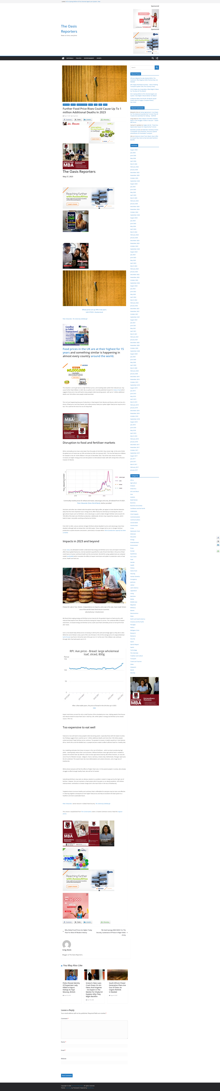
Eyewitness (133, 554)
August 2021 (134, 320)
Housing (132, 573)
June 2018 (133, 427)
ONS (94, 708)
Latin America (134, 588)
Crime (132, 528)
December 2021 (134, 308)
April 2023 (133, 263)
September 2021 (135, 317)
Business (133, 503)
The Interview (134, 653)
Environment (134, 545)
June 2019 (133, 393)
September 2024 (135, 215)
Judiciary (132, 582)
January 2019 (134, 408)
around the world (102, 356)
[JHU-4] (76, 145)
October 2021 (134, 314)
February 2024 (134, 235)
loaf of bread (66, 637)
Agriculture (66, 104)
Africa (132, 480)
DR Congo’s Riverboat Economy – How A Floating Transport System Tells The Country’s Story (83, 2)
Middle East (133, 602)
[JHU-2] (101, 822)
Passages (133, 624)
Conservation (134, 522)
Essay (132, 548)
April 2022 (133, 297)
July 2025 (133, 186)
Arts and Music (134, 491)
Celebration (133, 511)
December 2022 (134, 274)
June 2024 (133, 223)
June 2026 (133, 155)
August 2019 (134, 388)
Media (132, 599)
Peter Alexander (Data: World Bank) (88, 503)
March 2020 (133, 368)
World (105, 104)
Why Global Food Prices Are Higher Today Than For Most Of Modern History (78, 931)
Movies (132, 610)
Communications (135, 520)
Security (132, 639)
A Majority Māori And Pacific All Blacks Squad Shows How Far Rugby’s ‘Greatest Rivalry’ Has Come (143, 100)
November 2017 (134, 447)
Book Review (134, 500)
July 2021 (133, 323)
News (100, 104)
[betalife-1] (76, 123)
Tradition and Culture (136, 656)
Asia (131, 494)
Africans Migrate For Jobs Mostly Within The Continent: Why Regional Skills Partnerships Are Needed (144, 80)
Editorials (70, 58)
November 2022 (134, 277)
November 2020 (134, 345)
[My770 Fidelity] (76, 849)
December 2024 (134, 206)
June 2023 (133, 257)
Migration (133, 605)
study (68, 550)
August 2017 (134, 456)
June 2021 (133, 325)
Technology (133, 650)
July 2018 (133, 425)
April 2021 (133, 331)
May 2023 (133, 260)
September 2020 (135, 351)
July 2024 (133, 220)
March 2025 (133, 198)
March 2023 (133, 266)
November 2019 (134, 379)
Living (132, 593)
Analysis (73, 104)
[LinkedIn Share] (218, 544)
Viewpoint (133, 667)
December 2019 (134, 376)
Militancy (133, 607)
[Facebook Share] (218, 537)
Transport (133, 658)
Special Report (134, 644)
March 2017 (133, 464)
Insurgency (133, 579)
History (132, 568)
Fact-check (133, 556)
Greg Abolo (75, 116)
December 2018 (134, 410)
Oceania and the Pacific (137, 622)
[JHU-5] (76, 414)
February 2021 (134, 337)
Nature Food (117, 390)
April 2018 (133, 433)
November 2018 (134, 413)
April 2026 (133, 161)
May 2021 (133, 328)
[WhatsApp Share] (218, 550)
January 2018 (134, 442)
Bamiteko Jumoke (135, 130)
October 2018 (134, 416)
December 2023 (134, 240)
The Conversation (86, 811)
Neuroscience (134, 613)
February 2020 (134, 371)
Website (63, 1059)
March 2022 (133, 300)
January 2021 (134, 340)
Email (63, 1050)
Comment (65, 1018)
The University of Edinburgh (80, 319)
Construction (134, 525)
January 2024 (134, 237)
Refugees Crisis (134, 630)
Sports (99, 58)
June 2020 (133, 359)
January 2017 (134, 470)
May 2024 (133, 226)
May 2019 (133, 396)
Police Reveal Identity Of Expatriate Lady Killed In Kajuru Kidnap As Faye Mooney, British (71, 987)
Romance (133, 636)
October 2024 (134, 212)
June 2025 (133, 189)
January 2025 (134, 203)
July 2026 (133, 152)
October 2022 (134, 280)
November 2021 (134, 311)
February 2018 (134, 439)
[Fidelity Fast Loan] (76, 212)
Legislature (133, 590)
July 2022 (133, 288)
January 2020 (134, 374)
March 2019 (133, 402)
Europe (132, 551)
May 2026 (133, 158)
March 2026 (133, 164)
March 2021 (133, 334)
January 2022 (134, 306)
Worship (132, 673)
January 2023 (134, 271)
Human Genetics (135, 576)
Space (132, 641)
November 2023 (134, 243)
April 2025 (133, 195)
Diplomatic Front (135, 531)
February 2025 (134, 201)
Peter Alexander (67, 319)
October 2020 (134, 348)
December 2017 (134, 444)
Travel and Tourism (136, 661)
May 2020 (133, 362)
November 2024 (134, 209)
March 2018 (133, 436)
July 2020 (133, 357)
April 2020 (133, 365)
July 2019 (133, 391)
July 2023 (133, 254)
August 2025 (134, 184)
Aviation (132, 497)
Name (63, 1042)
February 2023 (134, 269)
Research (133, 633)
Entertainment (89, 58)
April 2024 (133, 229)
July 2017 (133, 459)
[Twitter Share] (218, 541)
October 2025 (134, 178)
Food (95, 104)
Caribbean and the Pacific (137, 508)
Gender (132, 562)
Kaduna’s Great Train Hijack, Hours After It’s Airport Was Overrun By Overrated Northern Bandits (144, 138)
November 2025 (134, 175)
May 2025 (133, 192)
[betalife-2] (76, 244)
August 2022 (134, 286)
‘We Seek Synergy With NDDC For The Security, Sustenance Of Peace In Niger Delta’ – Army (111, 932)
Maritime (133, 596)
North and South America (137, 619)
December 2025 (134, 172)
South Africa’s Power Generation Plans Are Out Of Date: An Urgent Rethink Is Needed (117, 987)
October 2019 (134, 382)
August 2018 (134, 422)
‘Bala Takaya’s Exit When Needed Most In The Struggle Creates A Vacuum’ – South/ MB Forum (144, 120)
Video (132, 664)
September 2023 (135, 249)
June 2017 (133, 461)
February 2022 (134, 303)
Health (132, 565)
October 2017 (134, 450)
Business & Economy (82, 104)
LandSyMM (70, 556)
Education (133, 537)
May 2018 (133, 430)
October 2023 (134, 246)
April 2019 (133, 399)
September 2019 (135, 385)
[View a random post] (157, 58)
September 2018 (135, 419)
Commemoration (135, 517)
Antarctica (133, 488)
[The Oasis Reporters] (63, 58)
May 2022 (133, 294)
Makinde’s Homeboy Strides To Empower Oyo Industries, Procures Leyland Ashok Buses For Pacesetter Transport (144, 131)
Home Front (133, 571)
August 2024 (134, 218)
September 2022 (135, 283)
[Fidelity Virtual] (76, 325)
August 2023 (134, 252)
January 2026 (134, 169)
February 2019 (134, 405)
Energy (90, 104)
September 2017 (135, 453)
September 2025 (135, 181)
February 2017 (134, 467)
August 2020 (134, 354)
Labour (132, 585)
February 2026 (134, 167)
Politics (78, 58)
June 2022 (133, 291)
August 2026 (134, 150)
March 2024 (133, 232)
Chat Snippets (134, 514)
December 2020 (134, 342)
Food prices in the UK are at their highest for (92, 349)
